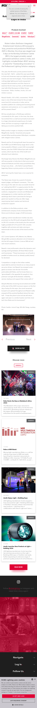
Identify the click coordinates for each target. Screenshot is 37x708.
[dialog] (18, 692)
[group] (18, 348)
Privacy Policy (31, 692)
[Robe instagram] (18, 581)
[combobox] (32, 679)
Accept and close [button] (18, 696)
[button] (18, 705)
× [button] (35, 679)
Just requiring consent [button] (18, 700)
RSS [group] (34, 12)
